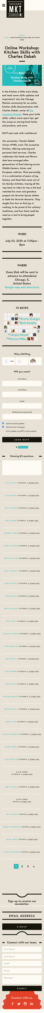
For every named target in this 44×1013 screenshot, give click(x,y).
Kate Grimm (11, 521)
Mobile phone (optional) (22, 412)
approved (23, 447)
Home (21, 35)
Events (6, 37)
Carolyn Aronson (11, 734)
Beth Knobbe (11, 671)
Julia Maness (11, 495)
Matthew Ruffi (11, 709)
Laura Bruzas (11, 596)
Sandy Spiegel (11, 583)
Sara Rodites (11, 659)
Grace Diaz (11, 722)
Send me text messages (15, 427)
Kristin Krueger (11, 697)
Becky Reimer (11, 508)
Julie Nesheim (11, 759)
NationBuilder (28, 1011)
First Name (22, 379)
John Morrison (11, 646)
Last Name (22, 389)
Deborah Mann (11, 533)
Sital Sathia (11, 483)
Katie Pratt (11, 621)
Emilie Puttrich (11, 609)
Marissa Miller (11, 558)
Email (22, 401)
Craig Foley (11, 684)
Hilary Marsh (11, 747)
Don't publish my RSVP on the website (21, 431)
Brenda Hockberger (12, 827)
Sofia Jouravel (11, 571)
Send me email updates (15, 423)
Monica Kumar (11, 546)
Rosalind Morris (11, 634)
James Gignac (11, 787)
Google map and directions (22, 287)
